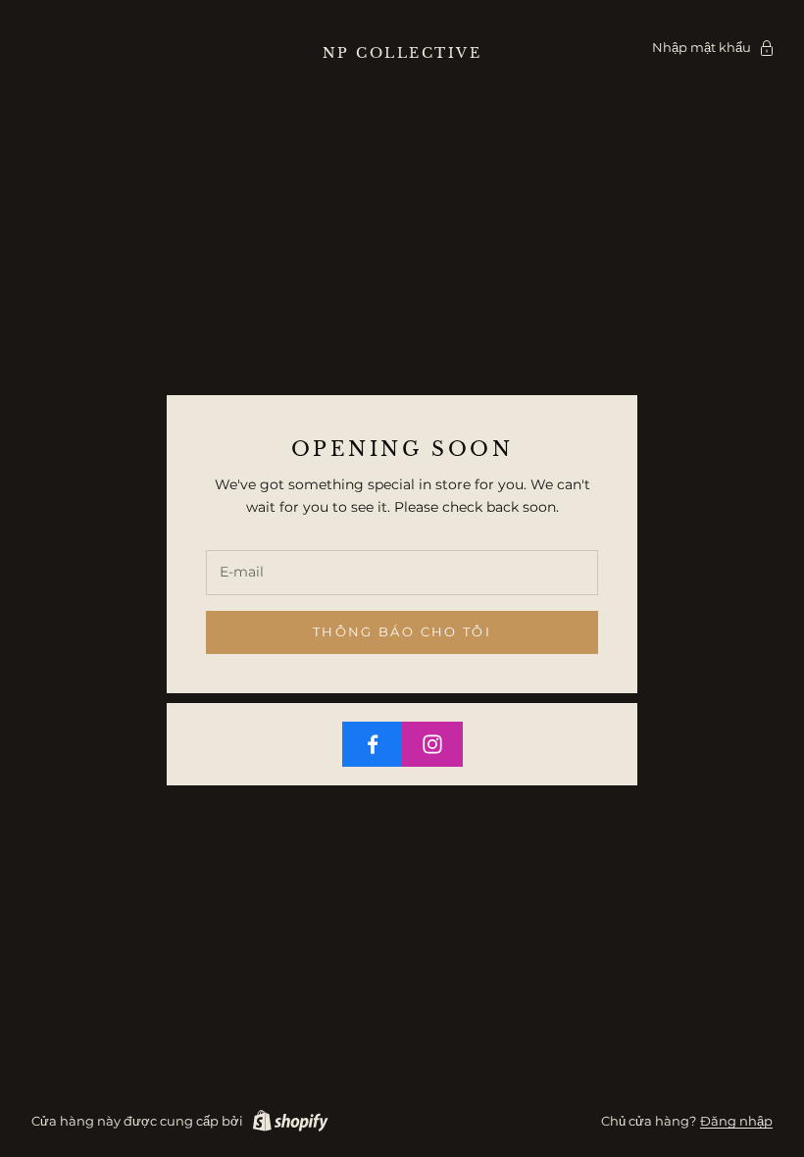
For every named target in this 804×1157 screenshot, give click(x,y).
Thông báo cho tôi (402, 631)
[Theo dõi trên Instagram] (432, 744)
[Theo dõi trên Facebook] (372, 744)
